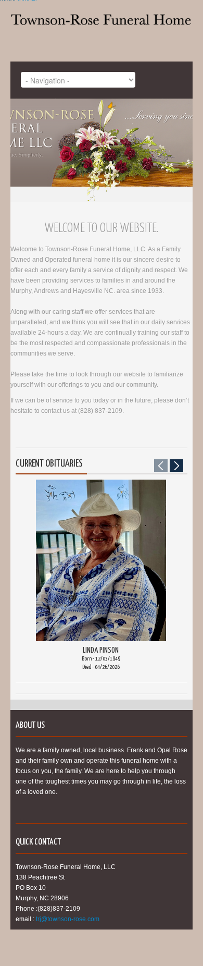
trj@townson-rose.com (67, 919)
